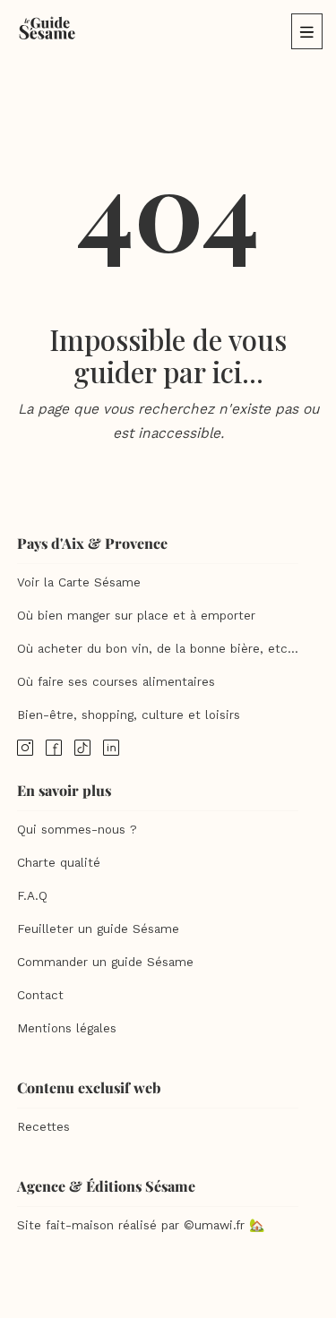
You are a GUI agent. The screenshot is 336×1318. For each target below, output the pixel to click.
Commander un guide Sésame (105, 962)
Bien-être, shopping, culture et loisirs (128, 715)
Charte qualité (58, 862)
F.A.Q (32, 895)
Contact (40, 995)
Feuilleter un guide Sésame (98, 929)
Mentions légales (66, 1028)
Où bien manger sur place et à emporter (136, 615)
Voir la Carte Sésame (79, 582)
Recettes (43, 1126)
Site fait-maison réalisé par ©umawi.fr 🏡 (140, 1225)
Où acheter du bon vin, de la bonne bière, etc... (157, 648)
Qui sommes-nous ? (77, 829)
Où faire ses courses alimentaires (116, 681)
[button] (307, 31)
